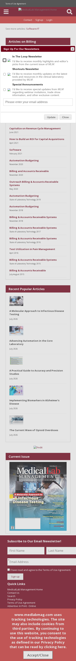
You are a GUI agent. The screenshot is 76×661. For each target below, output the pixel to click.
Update (51, 117)
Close (72, 49)
